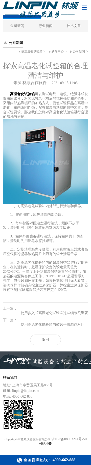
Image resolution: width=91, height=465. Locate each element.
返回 (45, 340)
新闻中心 (58, 51)
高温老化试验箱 (22, 94)
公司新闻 (79, 51)
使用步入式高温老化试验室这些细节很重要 (54, 313)
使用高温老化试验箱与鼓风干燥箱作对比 (52, 324)
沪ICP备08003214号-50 (69, 439)
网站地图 (45, 444)
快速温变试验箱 (31, 51)
